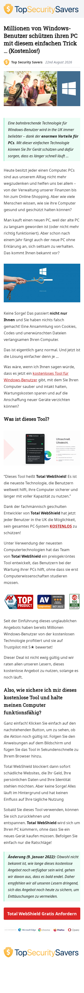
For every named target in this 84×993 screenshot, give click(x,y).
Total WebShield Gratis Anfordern (42, 913)
